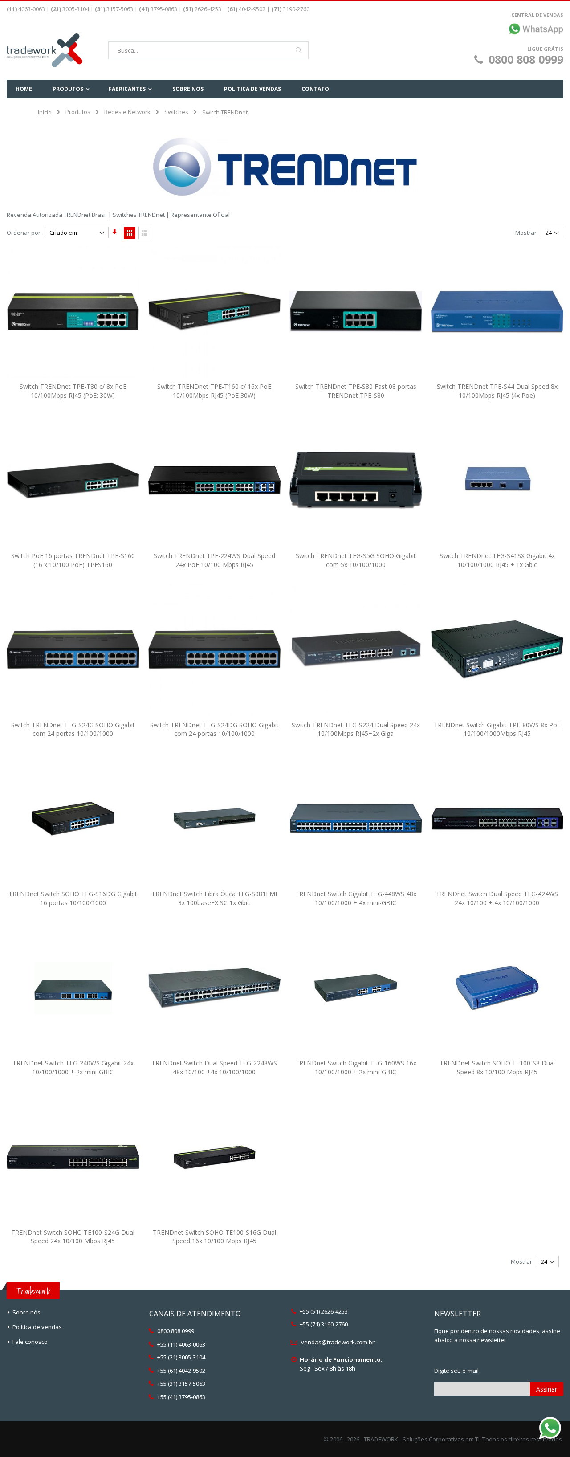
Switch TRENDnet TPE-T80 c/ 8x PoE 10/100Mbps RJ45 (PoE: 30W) (73, 391)
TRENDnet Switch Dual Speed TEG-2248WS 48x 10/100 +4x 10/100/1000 (214, 1067)
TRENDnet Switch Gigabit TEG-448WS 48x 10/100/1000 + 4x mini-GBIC (355, 898)
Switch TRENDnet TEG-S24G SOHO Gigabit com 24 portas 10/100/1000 (73, 729)
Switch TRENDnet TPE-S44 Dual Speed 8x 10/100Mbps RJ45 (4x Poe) (497, 391)
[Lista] (144, 233)
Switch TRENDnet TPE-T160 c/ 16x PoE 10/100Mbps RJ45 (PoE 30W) (214, 391)
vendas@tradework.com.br (338, 1342)
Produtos (77, 112)
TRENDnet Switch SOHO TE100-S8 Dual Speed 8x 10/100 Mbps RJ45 (497, 1067)
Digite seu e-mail (456, 1371)
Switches (176, 112)
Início (45, 112)
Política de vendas (37, 1327)
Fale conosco (30, 1342)
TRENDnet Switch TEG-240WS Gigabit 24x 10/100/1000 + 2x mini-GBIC (73, 1067)
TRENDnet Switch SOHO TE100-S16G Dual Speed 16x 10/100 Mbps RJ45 (214, 1236)
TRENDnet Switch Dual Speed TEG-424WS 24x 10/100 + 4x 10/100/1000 (497, 898)
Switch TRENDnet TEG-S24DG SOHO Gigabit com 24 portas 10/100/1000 (214, 729)
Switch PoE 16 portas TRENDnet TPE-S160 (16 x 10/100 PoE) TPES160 (73, 560)
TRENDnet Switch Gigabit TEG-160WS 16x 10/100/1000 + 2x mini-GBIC (355, 1067)
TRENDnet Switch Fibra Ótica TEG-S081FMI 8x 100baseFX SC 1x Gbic (214, 898)
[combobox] (208, 50)
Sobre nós (26, 1312)
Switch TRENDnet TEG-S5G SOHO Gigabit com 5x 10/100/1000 (356, 560)
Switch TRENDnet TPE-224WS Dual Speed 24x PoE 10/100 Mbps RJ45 (214, 560)
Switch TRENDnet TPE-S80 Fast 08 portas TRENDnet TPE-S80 (355, 391)
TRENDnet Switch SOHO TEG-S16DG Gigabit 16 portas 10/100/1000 (72, 898)
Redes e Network (127, 112)
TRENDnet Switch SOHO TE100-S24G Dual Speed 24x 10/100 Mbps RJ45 (72, 1236)
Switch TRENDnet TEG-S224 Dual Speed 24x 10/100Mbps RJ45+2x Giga (356, 729)
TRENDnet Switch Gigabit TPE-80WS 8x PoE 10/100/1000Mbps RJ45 (497, 729)
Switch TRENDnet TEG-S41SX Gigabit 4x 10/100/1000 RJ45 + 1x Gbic (497, 560)
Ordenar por (24, 233)
